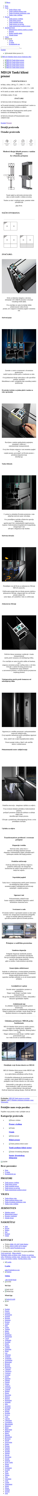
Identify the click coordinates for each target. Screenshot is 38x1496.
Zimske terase (13, 35)
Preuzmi (9, 123)
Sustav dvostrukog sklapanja (17, 1156)
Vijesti (11, 40)
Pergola (11, 31)
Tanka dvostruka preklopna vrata (19, 13)
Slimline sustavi (10, 1212)
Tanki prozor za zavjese (16, 24)
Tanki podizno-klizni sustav (20, 1148)
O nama (11, 42)
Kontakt (3, 123)
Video (7, 37)
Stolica (7, 1230)
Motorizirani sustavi (11, 1214)
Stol (6, 1232)
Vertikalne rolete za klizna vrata (11, 1255)
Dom (6, 6)
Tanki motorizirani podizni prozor (19, 26)
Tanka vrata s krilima (15, 15)
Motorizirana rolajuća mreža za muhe (21, 29)
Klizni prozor (14, 1140)
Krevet (7, 1228)
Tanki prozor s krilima (16, 19)
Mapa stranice (16, 1253)
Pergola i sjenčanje (11, 1216)
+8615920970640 (10, 1280)
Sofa (6, 1226)
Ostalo (11, 1132)
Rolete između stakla (15, 33)
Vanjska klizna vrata (24, 1259)
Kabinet (7, 1234)
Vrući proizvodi (6, 1253)
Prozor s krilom (15, 1124)
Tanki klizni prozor (15, 20)
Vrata (6, 8)
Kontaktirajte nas (14, 44)
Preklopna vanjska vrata (12, 1257)
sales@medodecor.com (12, 1270)
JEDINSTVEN (10, 28)
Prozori (7, 17)
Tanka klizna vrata (15, 9)
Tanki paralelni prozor (16, 22)
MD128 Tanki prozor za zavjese (19, 1098)
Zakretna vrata (25, 1257)
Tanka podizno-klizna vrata (17, 11)
